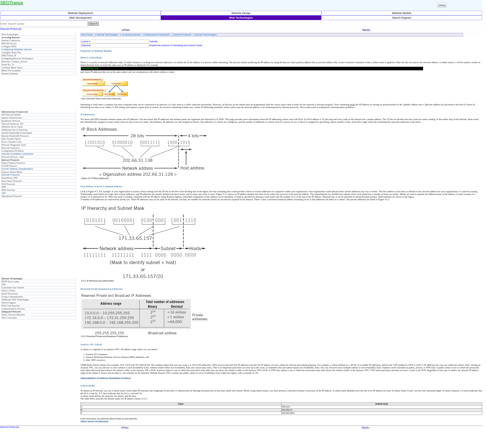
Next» (366, 30)
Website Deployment (80, 13)
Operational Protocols (12, 196)
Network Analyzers (10, 148)
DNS (4, 187)
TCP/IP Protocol (9, 166)
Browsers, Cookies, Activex (14, 61)
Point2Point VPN (10, 178)
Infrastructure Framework (157, 34)
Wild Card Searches (11, 305)
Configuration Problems (13, 151)
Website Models (401, 13)
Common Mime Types (12, 67)
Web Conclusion (9, 317)
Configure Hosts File (11, 52)
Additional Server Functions (15, 129)
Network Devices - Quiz (13, 157)
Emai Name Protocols (12, 181)
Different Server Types (12, 126)
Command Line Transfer (13, 287)
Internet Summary (10, 73)
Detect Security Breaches (13, 314)
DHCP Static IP (9, 55)
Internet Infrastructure (12, 117)
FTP (4, 284)
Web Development (80, 17)
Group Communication (12, 296)
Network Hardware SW (12, 124)
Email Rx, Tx (8, 64)
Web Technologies (10, 34)
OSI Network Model (11, 114)
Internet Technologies (107, 34)
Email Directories (10, 293)
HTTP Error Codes (10, 281)
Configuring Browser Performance (17, 58)
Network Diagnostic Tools (14, 145)
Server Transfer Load (11, 142)
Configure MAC (9, 46)
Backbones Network (11, 120)
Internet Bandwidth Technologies (17, 133)
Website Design (241, 13)
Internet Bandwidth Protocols (15, 136)
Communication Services (13, 308)
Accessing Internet (131, 34)
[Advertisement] (20, 94)
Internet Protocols (182, 34)
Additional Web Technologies (15, 299)
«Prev (125, 30)
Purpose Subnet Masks (12, 172)
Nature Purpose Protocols (13, 163)
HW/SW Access (9, 43)
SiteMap (442, 5)
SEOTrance (11, 2)
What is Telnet (8, 290)
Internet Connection (11, 40)
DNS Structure (8, 190)
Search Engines (401, 17)
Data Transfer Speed (11, 138)
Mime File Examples (11, 70)
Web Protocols (8, 184)
